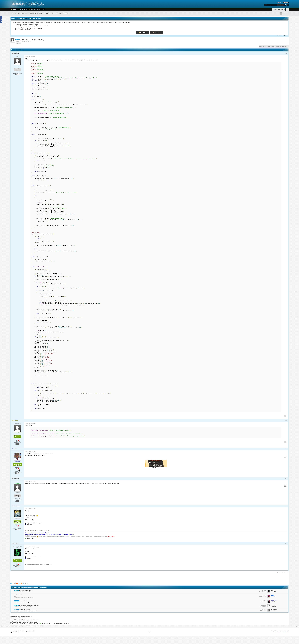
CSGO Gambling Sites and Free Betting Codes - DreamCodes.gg (25, 623)
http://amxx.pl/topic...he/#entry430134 (110, 483)
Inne (43, 9)
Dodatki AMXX (23, 9)
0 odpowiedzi (263, 609)
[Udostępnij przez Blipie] (17, 583)
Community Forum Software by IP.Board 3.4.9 (280, 631)
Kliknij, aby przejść (156, 467)
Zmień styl (15, 631)
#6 (285, 543)
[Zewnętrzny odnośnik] (29, 538)
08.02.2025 (273, 606)
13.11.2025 (273, 591)
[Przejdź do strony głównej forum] (27, 3)
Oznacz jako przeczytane (26, 631)
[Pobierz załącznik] (25, 523)
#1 (285, 53)
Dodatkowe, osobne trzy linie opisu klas (29, 605)
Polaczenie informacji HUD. (26, 590)
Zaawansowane (285, 5)
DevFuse (286, 35)
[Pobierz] (27, 583)
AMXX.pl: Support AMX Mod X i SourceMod (9, 626)
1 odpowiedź (263, 595)
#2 (285, 420)
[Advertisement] (38, 577)
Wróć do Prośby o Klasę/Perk (283, 572)
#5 (285, 506)
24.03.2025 (273, 596)
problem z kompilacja (24, 609)
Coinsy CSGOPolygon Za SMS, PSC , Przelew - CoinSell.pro (24, 619)
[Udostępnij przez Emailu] (23, 583)
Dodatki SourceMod (35, 9)
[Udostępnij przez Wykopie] (15, 583)
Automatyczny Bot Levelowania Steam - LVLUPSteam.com (23, 622)
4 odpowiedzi (263, 590)
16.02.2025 (273, 601)
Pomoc (33, 631)
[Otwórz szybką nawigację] (287, 9)
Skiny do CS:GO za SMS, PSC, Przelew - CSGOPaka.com (23, 621)
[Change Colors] (287, 4)
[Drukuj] (25, 583)
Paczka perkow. (18, 595)
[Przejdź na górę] (149, 631)
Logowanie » (279, 2)
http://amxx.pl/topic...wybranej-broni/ (36, 455)
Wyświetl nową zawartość (279, 9)
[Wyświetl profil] (17, 61)
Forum (14, 9)
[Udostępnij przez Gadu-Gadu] (21, 583)
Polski (19, 631)
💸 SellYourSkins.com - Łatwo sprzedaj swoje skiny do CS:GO (54, 623)
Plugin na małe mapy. (24, 600)
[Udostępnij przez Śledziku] (19, 583)
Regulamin (297, 626)
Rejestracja (286, 2)
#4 (285, 478)
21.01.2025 (273, 610)
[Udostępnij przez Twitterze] (11, 583)
